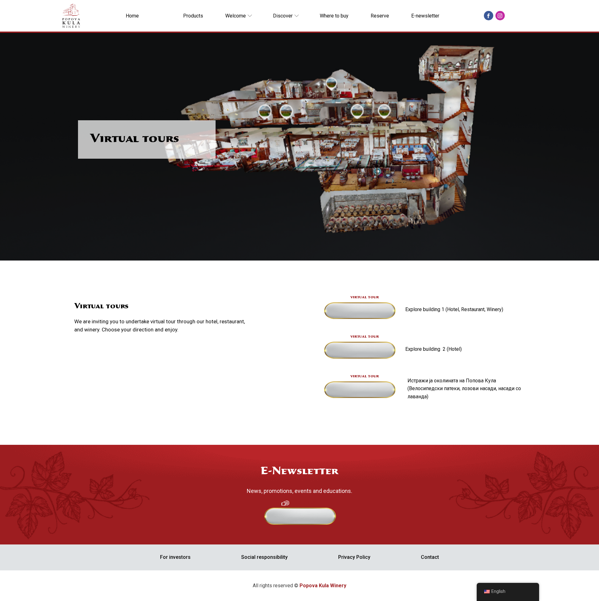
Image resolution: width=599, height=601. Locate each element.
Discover (283, 16)
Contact (430, 557)
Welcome (235, 16)
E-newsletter (425, 16)
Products (193, 16)
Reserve (380, 16)
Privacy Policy (354, 557)
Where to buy (334, 16)
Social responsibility (264, 557)
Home (132, 16)
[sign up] (303, 521)
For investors (175, 557)
